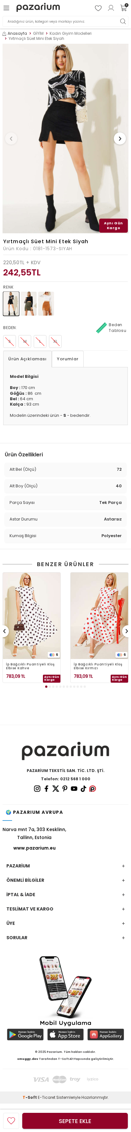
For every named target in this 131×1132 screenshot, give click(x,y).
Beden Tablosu (118, 327)
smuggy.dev (27, 1059)
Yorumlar (68, 359)
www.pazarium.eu (34, 848)
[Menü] (7, 8)
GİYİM (38, 33)
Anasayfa (17, 33)
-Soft (30, 1097)
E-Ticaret (46, 1097)
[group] (65, 138)
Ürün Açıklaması (27, 359)
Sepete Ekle (75, 1121)
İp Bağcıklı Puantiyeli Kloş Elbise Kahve (30, 666)
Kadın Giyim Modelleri (71, 33)
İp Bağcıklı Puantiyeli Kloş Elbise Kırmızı (98, 666)
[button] (11, 138)
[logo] (38, 8)
